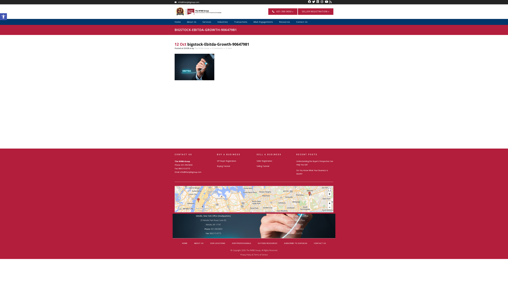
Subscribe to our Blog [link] (295, 243)
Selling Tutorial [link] (263, 166)
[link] (3, 16)
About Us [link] (199, 243)
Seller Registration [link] (264, 161)
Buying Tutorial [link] (223, 166)
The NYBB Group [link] (201, 48)
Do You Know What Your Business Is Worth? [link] (312, 172)
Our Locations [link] (217, 243)
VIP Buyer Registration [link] (226, 161)
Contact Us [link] (320, 243)
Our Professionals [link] (241, 243)
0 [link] (229, 48)
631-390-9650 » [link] (284, 11)
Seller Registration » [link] (315, 11)
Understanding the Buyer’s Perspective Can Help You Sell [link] (314, 163)
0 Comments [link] (217, 48)
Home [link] (184, 243)
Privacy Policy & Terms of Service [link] (254, 254)
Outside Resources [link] (267, 243)
